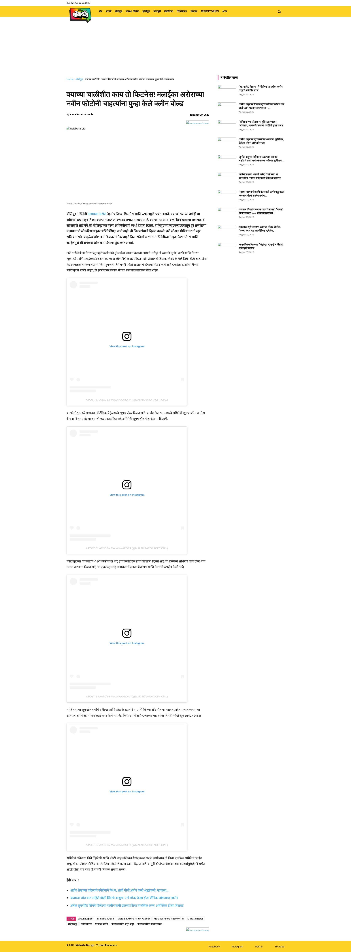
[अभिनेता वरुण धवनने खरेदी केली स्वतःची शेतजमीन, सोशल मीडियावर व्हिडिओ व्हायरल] (227, 179)
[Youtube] (282, 3)
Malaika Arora (105, 918)
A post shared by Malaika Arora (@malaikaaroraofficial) (127, 399)
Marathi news (195, 918)
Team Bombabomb (81, 114)
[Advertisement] (175, 50)
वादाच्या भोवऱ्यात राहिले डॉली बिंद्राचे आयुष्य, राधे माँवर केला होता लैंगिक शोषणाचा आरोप (124, 898)
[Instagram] (273, 3)
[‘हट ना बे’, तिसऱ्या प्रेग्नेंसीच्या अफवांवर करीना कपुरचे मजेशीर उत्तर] (227, 91)
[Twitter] (277, 3)
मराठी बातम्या (86, 924)
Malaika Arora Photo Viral (169, 918)
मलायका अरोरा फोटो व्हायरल (149, 924)
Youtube (279, 946)
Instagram (237, 946)
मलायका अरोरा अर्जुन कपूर (123, 924)
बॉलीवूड (79, 79)
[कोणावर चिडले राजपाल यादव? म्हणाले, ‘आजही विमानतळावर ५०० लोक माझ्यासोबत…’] (227, 214)
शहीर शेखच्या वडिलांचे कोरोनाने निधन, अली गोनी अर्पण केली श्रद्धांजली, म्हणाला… (119, 890)
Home (70, 79)
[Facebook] (268, 3)
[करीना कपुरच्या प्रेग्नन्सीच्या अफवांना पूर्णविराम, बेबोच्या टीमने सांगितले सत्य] (227, 144)
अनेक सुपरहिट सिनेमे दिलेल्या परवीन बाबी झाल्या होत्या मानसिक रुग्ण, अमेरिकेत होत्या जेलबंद (127, 906)
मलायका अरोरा (97, 214)
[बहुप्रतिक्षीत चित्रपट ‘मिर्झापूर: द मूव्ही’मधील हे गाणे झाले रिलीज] (227, 248)
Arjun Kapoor (86, 918)
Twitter (259, 946)
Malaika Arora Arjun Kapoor (134, 918)
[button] (279, 11)
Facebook (214, 946)
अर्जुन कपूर (72, 924)
